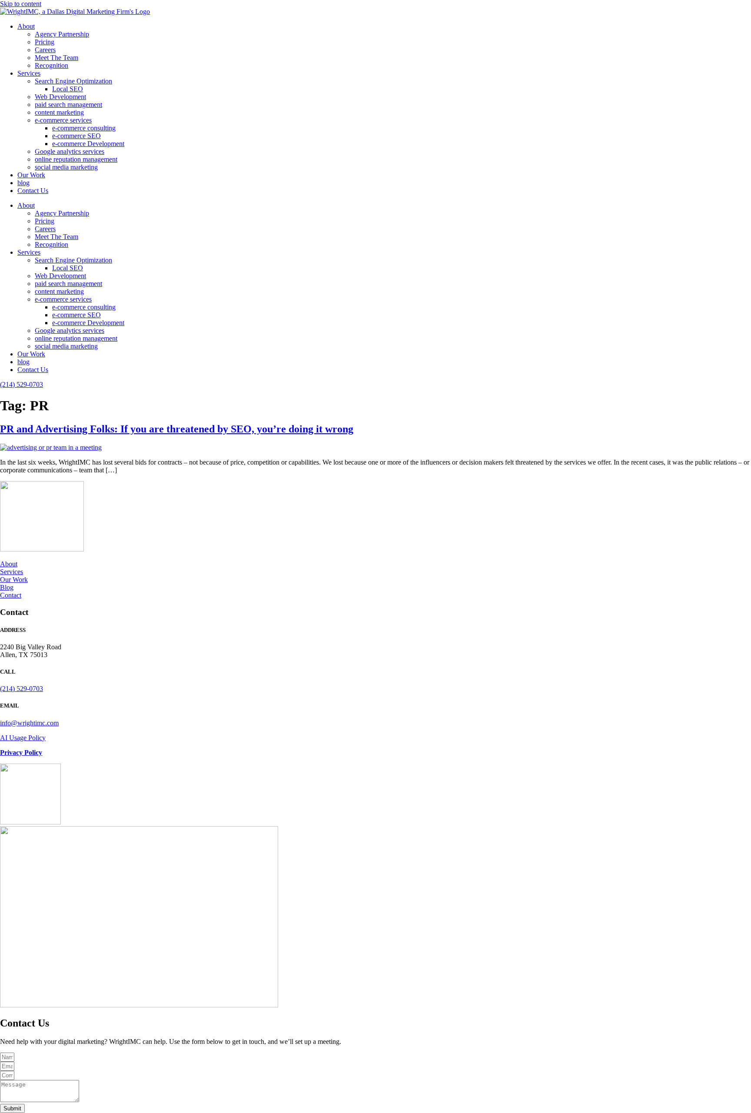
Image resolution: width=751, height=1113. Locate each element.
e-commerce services (63, 120)
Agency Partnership (62, 34)
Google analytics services (69, 151)
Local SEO (67, 89)
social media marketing (66, 167)
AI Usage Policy (23, 737)
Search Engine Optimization (73, 81)
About (26, 26)
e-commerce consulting (84, 128)
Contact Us (32, 190)
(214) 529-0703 (21, 384)
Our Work (31, 175)
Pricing (44, 42)
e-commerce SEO (76, 136)
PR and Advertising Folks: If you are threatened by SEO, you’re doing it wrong (176, 429)
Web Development (60, 96)
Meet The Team (56, 57)
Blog (6, 587)
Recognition (51, 65)
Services (28, 73)
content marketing (59, 112)
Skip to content (20, 3)
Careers (45, 49)
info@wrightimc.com (29, 723)
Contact (10, 595)
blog (23, 182)
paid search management (68, 104)
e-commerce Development (88, 143)
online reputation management (76, 159)
